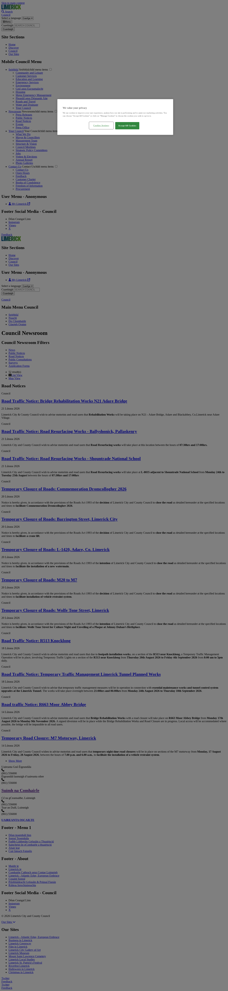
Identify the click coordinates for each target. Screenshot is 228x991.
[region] (115, 117)
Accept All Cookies (127, 126)
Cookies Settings (101, 125)
